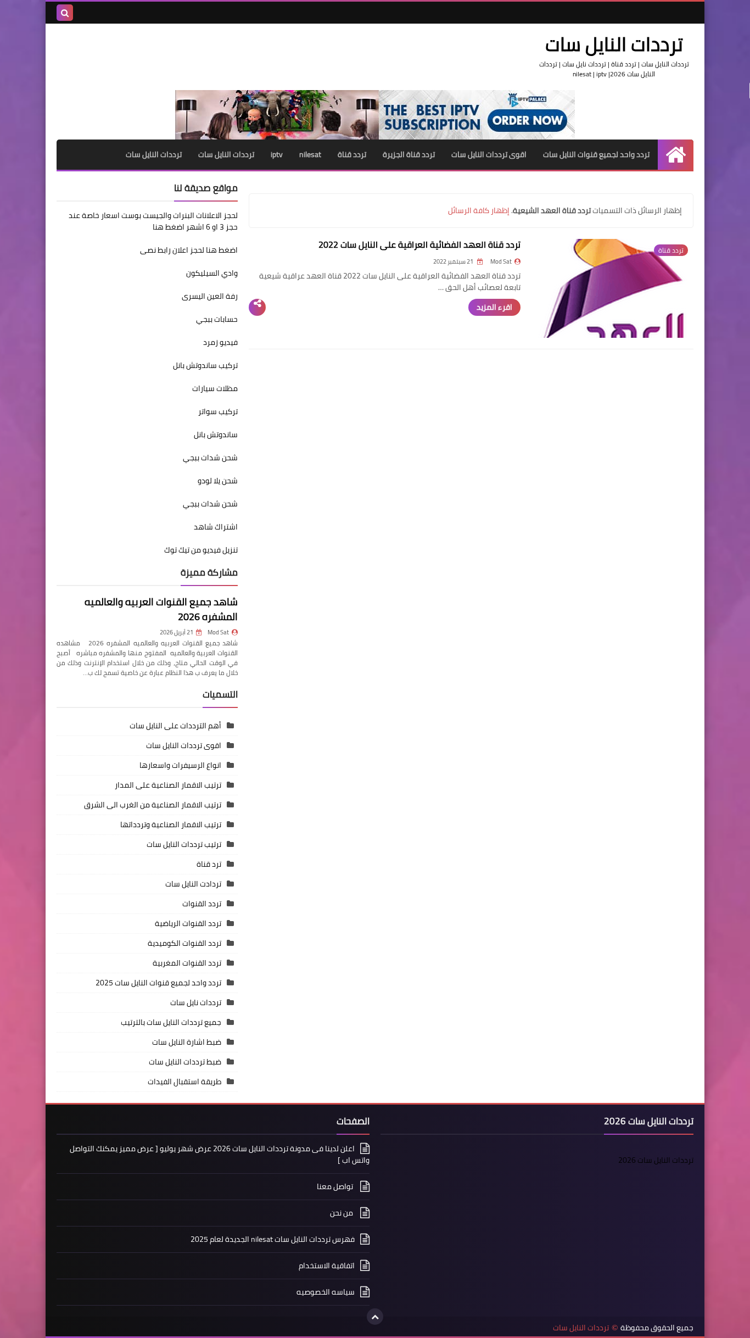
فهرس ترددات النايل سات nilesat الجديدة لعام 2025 (273, 1239)
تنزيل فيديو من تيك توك (201, 550)
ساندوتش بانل (216, 434)
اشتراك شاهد (216, 527)
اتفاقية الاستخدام (327, 1265)
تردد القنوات (201, 903)
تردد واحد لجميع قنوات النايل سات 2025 (158, 982)
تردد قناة (352, 154)
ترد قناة (209, 864)
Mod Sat (218, 632)
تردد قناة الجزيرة (409, 154)
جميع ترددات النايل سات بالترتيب (171, 1022)
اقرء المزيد (494, 307)
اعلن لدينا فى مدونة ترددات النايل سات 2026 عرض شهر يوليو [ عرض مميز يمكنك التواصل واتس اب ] (220, 1155)
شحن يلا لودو (218, 480)
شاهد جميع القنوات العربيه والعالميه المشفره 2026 (161, 609)
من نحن (342, 1213)
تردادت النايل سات (193, 884)
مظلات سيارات (215, 388)
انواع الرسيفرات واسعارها (180, 765)
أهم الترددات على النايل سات (175, 725)
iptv (277, 154)
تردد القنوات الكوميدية (184, 943)
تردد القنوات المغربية (187, 963)
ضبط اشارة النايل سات (186, 1042)
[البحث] (65, 12)
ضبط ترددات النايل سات (185, 1062)
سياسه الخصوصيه (325, 1292)
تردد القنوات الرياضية (188, 923)
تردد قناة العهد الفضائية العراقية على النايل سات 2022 (419, 244)
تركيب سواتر (218, 411)
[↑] (375, 1316)
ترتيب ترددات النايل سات (184, 844)
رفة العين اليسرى (210, 296)
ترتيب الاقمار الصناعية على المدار (168, 785)
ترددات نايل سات (195, 1002)
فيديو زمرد (220, 342)
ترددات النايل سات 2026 (655, 1160)
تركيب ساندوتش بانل (205, 365)
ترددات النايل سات (226, 154)
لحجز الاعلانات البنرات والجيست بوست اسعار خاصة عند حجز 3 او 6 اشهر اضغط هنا (153, 221)
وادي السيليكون (212, 273)
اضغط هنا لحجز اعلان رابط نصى (189, 250)
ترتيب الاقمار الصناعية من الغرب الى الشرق (152, 805)
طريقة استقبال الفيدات (184, 1081)
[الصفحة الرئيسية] (675, 155)
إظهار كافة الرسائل (479, 210)
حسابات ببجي (217, 319)
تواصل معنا (336, 1186)
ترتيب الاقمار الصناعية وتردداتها (170, 824)
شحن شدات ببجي (210, 457)
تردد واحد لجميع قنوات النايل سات (596, 154)
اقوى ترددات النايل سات (489, 154)
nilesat (310, 154)
